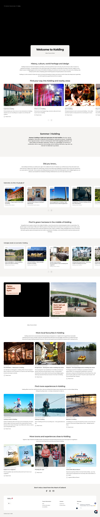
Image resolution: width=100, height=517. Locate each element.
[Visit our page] (50, 491)
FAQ (43, 503)
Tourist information (46, 505)
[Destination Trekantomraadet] (10, 498)
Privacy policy (62, 505)
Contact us (62, 503)
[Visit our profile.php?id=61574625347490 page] (47, 491)
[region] (50, 28)
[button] (18, 112)
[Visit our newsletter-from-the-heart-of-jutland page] (53, 491)
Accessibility (44, 506)
